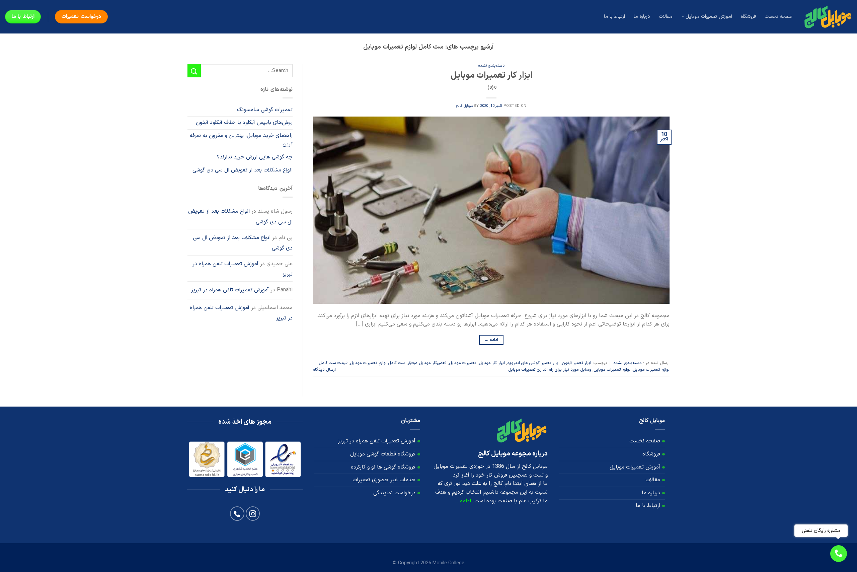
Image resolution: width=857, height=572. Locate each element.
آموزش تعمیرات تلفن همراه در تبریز (242, 269)
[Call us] (237, 513)
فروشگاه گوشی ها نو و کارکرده (383, 467)
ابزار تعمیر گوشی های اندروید (533, 363)
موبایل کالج (464, 106)
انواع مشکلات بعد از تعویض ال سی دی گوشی (242, 170)
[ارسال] (194, 70)
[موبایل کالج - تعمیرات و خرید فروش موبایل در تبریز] (827, 16)
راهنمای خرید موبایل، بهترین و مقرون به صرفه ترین (241, 140)
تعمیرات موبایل (462, 363)
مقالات (666, 16)
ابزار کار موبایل (492, 363)
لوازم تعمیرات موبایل (612, 369)
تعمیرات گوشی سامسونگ (265, 110)
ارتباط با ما (614, 16)
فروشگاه (748, 16)
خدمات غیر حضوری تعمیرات (384, 480)
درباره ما (642, 16)
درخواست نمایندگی (394, 493)
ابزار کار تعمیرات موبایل (491, 80)
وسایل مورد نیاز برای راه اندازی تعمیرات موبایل (549, 369)
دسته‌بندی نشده (491, 66)
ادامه (491, 340)
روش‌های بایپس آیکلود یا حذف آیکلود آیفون (244, 123)
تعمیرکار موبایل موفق (427, 363)
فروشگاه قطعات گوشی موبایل (382, 454)
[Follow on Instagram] (253, 513)
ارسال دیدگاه (324, 369)
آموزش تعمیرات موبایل (709, 16)
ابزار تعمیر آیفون (576, 363)
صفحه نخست (778, 16)
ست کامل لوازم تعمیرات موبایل (377, 363)
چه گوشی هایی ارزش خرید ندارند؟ (255, 157)
